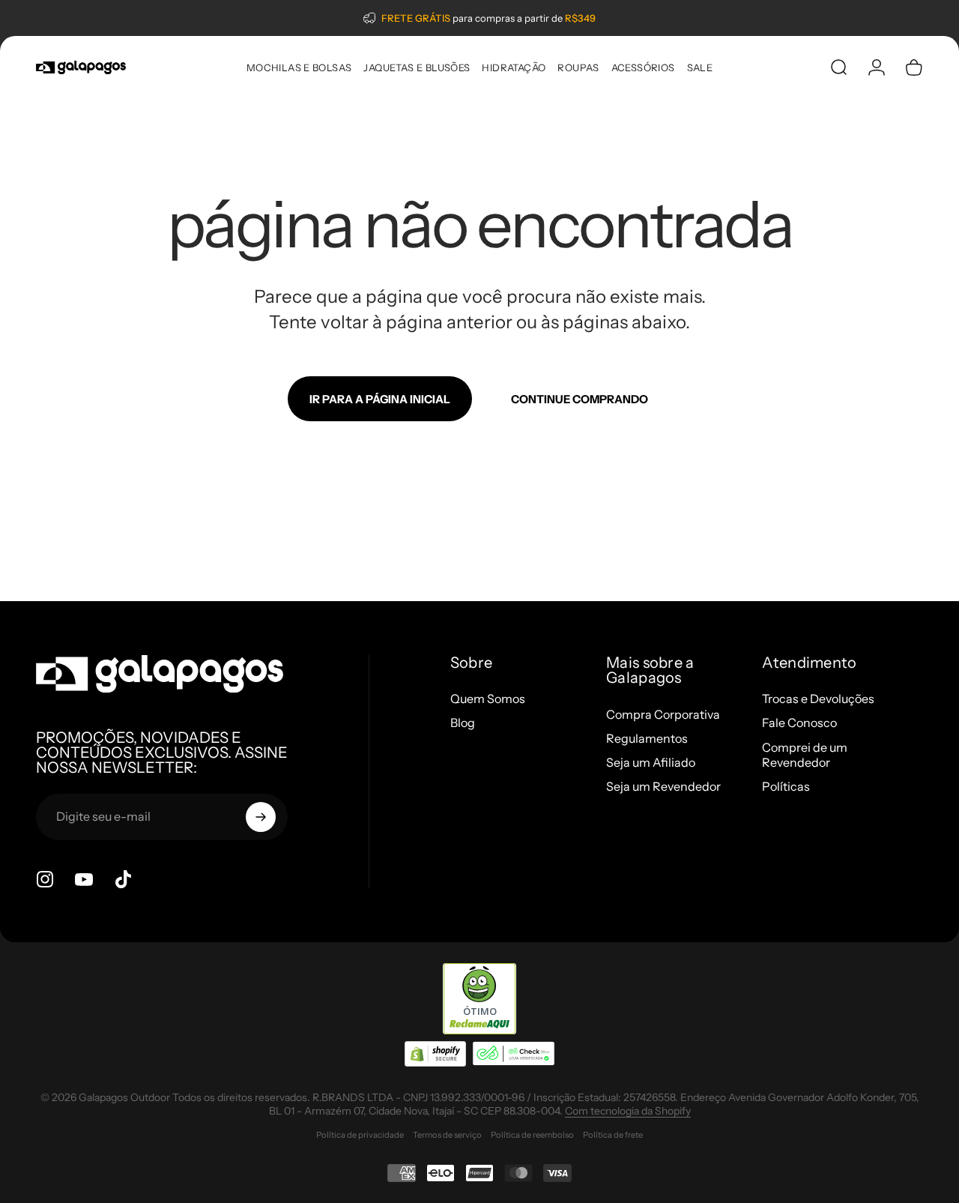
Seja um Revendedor (663, 786)
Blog (462, 722)
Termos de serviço (447, 1135)
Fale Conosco (799, 722)
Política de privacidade (360, 1135)
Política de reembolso (532, 1135)
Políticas (786, 786)
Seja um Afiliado (650, 762)
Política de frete (613, 1135)
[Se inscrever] (261, 817)
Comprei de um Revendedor (804, 755)
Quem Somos (487, 698)
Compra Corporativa (663, 714)
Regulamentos (647, 738)
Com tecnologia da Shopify (628, 1111)
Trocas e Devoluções (818, 698)
